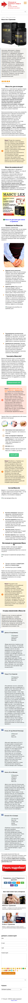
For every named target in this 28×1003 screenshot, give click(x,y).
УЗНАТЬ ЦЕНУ (14, 455)
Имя (2, 938)
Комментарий (4, 952)
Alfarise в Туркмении (9, 905)
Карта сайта (14, 1000)
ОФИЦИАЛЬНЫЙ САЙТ (14, 382)
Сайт (2, 948)
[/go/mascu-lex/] (14, 204)
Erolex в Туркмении (8, 924)
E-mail (2, 943)
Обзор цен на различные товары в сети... (14, 3)
